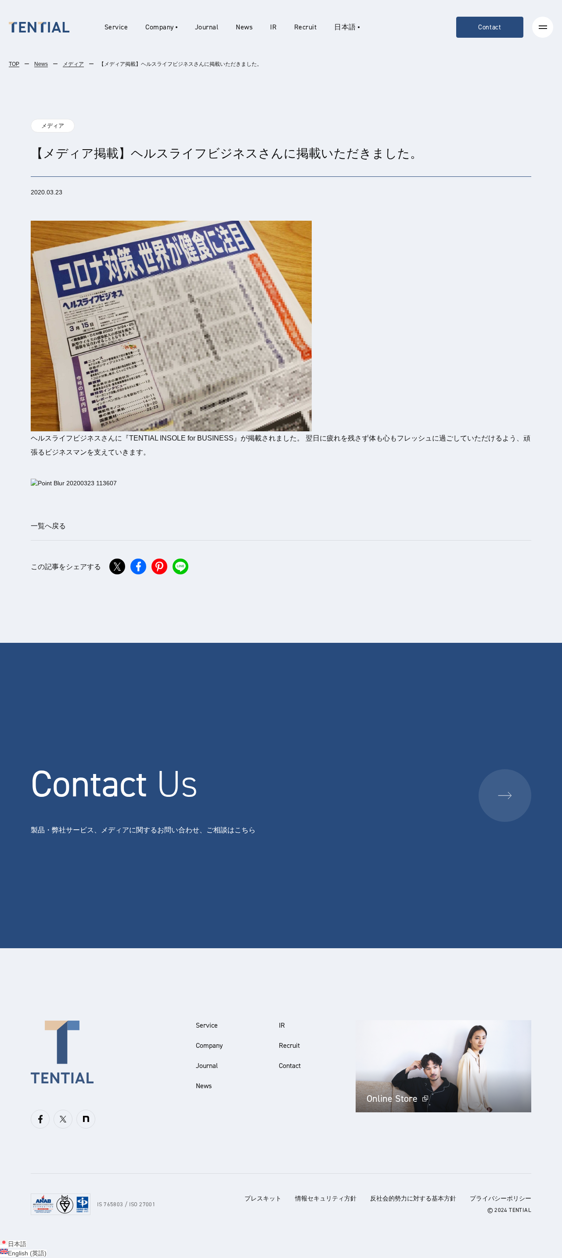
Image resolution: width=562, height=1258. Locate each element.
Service (116, 27)
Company (209, 1045)
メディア (73, 64)
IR (273, 27)
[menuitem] (346, 27)
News (244, 27)
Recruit (305, 27)
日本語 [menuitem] (17, 1243)
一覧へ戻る (48, 526)
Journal (206, 27)
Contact (489, 27)
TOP (14, 64)
